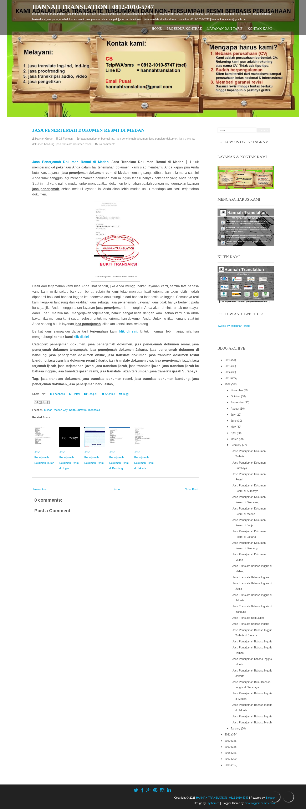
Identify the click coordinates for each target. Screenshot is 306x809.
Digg (125, 393)
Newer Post (40, 489)
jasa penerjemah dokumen (132, 138)
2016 (228, 765)
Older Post (191, 489)
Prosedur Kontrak (184, 28)
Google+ (92, 393)
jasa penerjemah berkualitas (97, 138)
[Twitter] (136, 790)
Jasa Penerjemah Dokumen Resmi (94, 457)
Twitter (75, 393)
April (234, 433)
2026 (228, 360)
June (234, 420)
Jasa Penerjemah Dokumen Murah (44, 457)
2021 (228, 734)
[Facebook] (142, 790)
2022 (228, 384)
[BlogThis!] (40, 402)
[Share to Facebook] (48, 402)
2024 (228, 372)
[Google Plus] (148, 790)
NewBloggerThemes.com (260, 803)
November (237, 390)
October (236, 396)
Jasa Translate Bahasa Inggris (250, 577)
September (238, 402)
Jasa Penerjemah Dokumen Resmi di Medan (88, 130)
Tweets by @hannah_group (234, 325)
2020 (228, 740)
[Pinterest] (155, 790)
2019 (228, 746)
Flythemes (213, 803)
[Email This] (36, 402)
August (235, 408)
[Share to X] (44, 402)
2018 (228, 752)
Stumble (109, 393)
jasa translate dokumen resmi (74, 144)
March (235, 439)
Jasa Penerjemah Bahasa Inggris (252, 641)
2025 (228, 366)
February (236, 445)
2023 (228, 378)
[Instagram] (162, 790)
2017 (228, 758)
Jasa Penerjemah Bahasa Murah (252, 722)
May (234, 426)
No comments (106, 144)
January (236, 728)
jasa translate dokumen (163, 138)
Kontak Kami (260, 28)
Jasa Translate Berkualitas (248, 617)
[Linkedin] (169, 790)
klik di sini (128, 331)
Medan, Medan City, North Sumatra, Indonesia (72, 409)
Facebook (58, 393)
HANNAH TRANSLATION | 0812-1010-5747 (93, 6)
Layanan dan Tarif (225, 28)
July (233, 414)
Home (157, 28)
